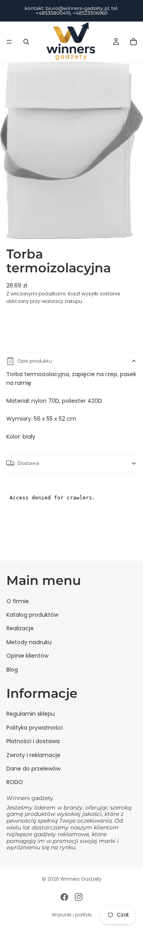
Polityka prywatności (34, 728)
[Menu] (9, 42)
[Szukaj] (26, 41)
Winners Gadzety (81, 879)
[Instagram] (78, 897)
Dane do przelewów (33, 769)
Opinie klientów (27, 656)
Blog (12, 670)
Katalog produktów (32, 615)
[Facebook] (64, 897)
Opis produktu (34, 361)
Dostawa (28, 463)
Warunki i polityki (72, 914)
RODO (14, 782)
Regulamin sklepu (30, 714)
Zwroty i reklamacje (33, 755)
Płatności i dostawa (33, 741)
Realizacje (20, 628)
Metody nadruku (29, 642)
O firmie (17, 601)
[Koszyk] (133, 41)
